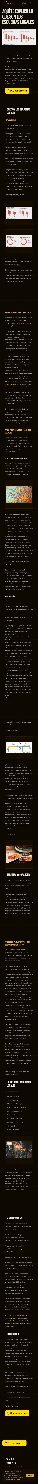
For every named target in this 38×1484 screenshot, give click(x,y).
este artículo (11, 384)
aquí (20, 189)
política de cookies (14, 1479)
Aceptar (30, 1475)
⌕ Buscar (24, 3)
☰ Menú (31, 3)
